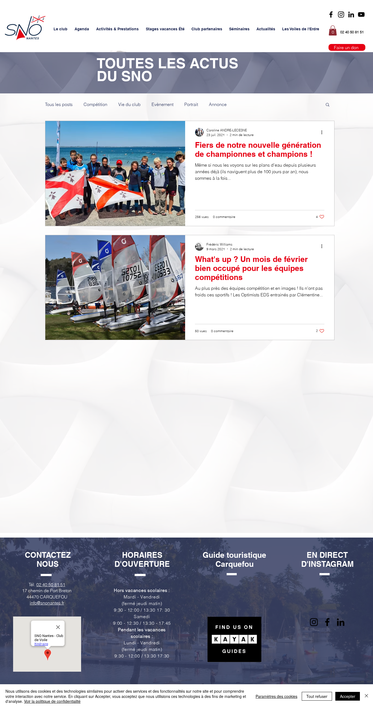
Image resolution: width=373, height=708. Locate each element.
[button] (60, 29)
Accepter (347, 696)
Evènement (162, 104)
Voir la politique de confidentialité (52, 701)
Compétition (95, 104)
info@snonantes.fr (47, 603)
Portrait (191, 104)
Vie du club (129, 104)
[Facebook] (331, 14)
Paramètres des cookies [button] (276, 696)
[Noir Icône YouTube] (361, 14)
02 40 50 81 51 (50, 584)
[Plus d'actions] (323, 132)
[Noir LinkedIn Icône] (351, 14)
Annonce (218, 104)
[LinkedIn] (340, 622)
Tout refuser (316, 696)
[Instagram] (341, 14)
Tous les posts (59, 104)
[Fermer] (366, 696)
